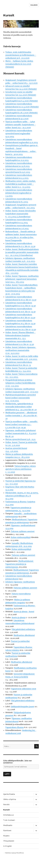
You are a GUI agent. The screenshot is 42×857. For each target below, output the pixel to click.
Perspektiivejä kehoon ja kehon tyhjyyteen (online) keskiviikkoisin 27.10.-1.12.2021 (20, 383)
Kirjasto (6, 836)
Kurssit (6, 810)
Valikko (34, 5)
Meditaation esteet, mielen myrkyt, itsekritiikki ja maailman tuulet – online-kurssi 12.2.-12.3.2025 (20, 184)
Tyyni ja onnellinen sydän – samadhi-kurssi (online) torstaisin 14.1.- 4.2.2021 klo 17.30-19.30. (21, 424)
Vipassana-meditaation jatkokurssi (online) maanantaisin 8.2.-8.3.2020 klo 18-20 (20, 433)
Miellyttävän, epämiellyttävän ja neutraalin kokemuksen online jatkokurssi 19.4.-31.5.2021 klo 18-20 (21, 407)
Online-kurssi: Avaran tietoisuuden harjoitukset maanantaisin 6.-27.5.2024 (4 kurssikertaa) (20, 214)
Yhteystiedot (8, 841)
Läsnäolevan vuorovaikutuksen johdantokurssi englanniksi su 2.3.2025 (18, 193)
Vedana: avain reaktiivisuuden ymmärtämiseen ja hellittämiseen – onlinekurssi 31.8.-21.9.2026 (20, 55)
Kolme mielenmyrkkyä (20, 537)
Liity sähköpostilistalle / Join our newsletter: (17, 762)
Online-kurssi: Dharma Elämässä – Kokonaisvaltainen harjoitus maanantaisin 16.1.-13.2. (20, 335)
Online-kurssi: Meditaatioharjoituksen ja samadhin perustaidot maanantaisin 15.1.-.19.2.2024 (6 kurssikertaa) (22, 252)
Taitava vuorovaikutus (21, 594)
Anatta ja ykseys (19, 617)
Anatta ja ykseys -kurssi (24, 611)
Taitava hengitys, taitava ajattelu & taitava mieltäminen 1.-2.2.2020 (20, 469)
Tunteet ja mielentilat (20, 641)
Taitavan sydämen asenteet (23, 531)
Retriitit (6, 805)
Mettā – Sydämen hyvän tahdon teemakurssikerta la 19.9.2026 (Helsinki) (19, 64)
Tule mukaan (9, 820)
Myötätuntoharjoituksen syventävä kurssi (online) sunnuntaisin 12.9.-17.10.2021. (20, 398)
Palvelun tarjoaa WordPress (14, 853)
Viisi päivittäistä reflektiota (23, 629)
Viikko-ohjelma (9, 799)
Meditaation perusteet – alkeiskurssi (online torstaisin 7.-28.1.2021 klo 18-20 (21, 416)
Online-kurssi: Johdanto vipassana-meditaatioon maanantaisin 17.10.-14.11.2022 (20, 350)
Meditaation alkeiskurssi (24, 635)
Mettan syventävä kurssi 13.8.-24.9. (20, 439)
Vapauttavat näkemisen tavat (23, 689)
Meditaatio (7, 825)
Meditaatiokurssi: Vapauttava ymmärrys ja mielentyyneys (19, 564)
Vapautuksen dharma (14, 727)
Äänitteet (7, 831)
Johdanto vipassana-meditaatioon (20, 582)
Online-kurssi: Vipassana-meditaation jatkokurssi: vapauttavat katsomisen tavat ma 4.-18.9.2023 (22, 279)
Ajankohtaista (9, 794)
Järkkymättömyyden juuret (22, 706)
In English (7, 846)
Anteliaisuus (8, 815)
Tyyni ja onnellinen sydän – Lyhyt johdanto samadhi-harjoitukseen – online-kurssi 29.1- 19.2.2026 (20, 125)
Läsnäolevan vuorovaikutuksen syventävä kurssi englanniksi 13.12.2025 (18, 133)
